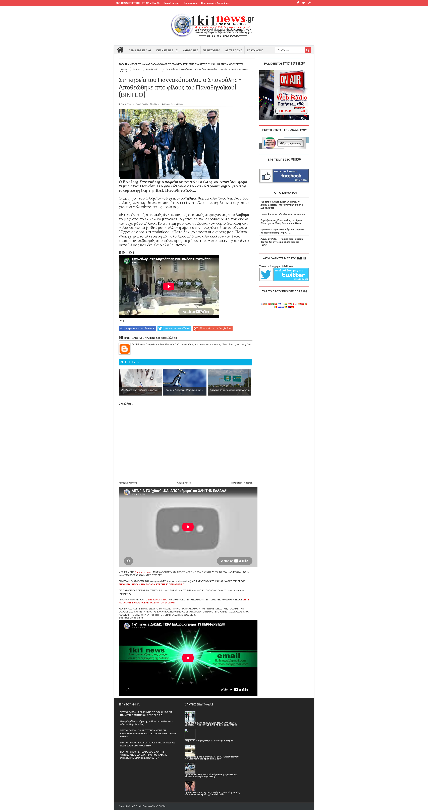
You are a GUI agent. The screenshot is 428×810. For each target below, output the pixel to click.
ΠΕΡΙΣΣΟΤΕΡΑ (211, 50)
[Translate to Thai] (289, 307)
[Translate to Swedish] (286, 307)
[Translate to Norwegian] (302, 304)
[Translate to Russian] (279, 307)
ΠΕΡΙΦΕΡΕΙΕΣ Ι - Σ (167, 50)
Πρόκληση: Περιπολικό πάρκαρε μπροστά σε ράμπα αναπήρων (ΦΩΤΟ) (211, 776)
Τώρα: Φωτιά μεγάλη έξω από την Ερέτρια (282, 214)
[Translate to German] (265, 304)
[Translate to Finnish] (282, 304)
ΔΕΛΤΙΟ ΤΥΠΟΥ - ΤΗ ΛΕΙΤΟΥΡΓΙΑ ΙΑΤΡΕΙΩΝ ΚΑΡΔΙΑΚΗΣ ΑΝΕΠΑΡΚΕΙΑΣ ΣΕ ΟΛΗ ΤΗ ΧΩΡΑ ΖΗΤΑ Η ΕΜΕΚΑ (148, 733)
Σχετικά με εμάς (172, 3)
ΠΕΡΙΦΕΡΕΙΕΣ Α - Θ (140, 50)
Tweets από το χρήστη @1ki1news (276, 266)
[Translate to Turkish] (269, 304)
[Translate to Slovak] (282, 307)
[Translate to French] (262, 304)
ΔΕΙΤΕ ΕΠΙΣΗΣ (233, 50)
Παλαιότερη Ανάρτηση (241, 483)
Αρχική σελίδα (184, 483)
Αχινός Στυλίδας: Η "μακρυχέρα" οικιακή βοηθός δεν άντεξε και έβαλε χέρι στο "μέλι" (281, 242)
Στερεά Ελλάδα (177, 104)
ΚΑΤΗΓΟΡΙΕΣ (190, 50)
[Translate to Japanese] (296, 304)
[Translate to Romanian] (276, 307)
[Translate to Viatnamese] (292, 307)
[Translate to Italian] (292, 304)
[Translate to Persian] (299, 304)
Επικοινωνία (190, 3)
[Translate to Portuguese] (306, 304)
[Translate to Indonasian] (289, 304)
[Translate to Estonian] (279, 304)
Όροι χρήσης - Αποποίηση (215, 3)
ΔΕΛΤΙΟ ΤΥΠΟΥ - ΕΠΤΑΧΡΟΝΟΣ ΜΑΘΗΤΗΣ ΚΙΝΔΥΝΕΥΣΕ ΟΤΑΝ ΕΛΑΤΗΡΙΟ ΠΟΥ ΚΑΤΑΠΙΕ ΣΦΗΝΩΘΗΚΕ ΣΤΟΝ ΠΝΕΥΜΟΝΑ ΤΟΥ (143, 755)
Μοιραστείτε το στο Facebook (140, 328)
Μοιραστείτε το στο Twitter (177, 328)
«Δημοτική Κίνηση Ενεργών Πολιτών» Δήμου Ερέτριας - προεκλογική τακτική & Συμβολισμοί (281, 205)
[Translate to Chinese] (276, 304)
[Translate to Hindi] (286, 304)
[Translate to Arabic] (272, 304)
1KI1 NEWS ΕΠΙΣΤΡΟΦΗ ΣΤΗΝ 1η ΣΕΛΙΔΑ (137, 3)
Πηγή (121, 320)
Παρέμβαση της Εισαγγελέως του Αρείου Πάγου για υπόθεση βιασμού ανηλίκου (212, 758)
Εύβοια (167, 104)
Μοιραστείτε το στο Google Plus (215, 328)
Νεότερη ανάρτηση (128, 483)
